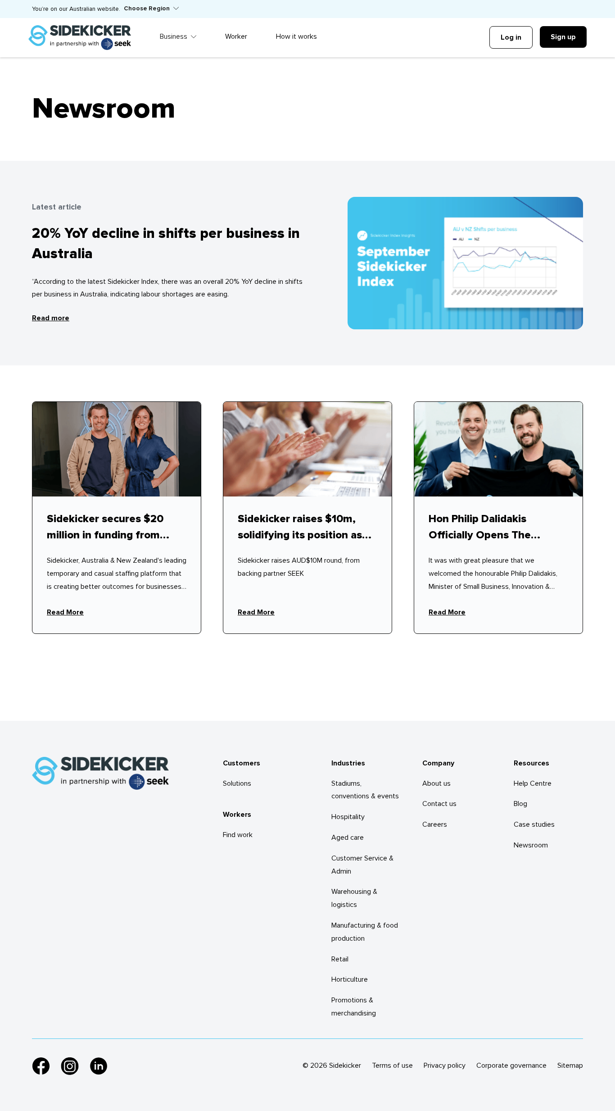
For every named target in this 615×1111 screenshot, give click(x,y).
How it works (296, 36)
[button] (151, 9)
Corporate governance (511, 1065)
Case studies (534, 824)
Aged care (347, 837)
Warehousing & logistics (354, 898)
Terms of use (392, 1065)
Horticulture (349, 979)
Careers (434, 824)
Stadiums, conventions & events (365, 790)
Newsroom (531, 845)
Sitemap (570, 1065)
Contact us (439, 803)
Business (173, 36)
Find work (238, 834)
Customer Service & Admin (362, 865)
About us (436, 783)
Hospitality (348, 816)
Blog (520, 803)
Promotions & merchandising (353, 1007)
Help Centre (533, 783)
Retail (339, 959)
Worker (236, 36)
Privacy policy (445, 1065)
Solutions (237, 783)
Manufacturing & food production (364, 932)
